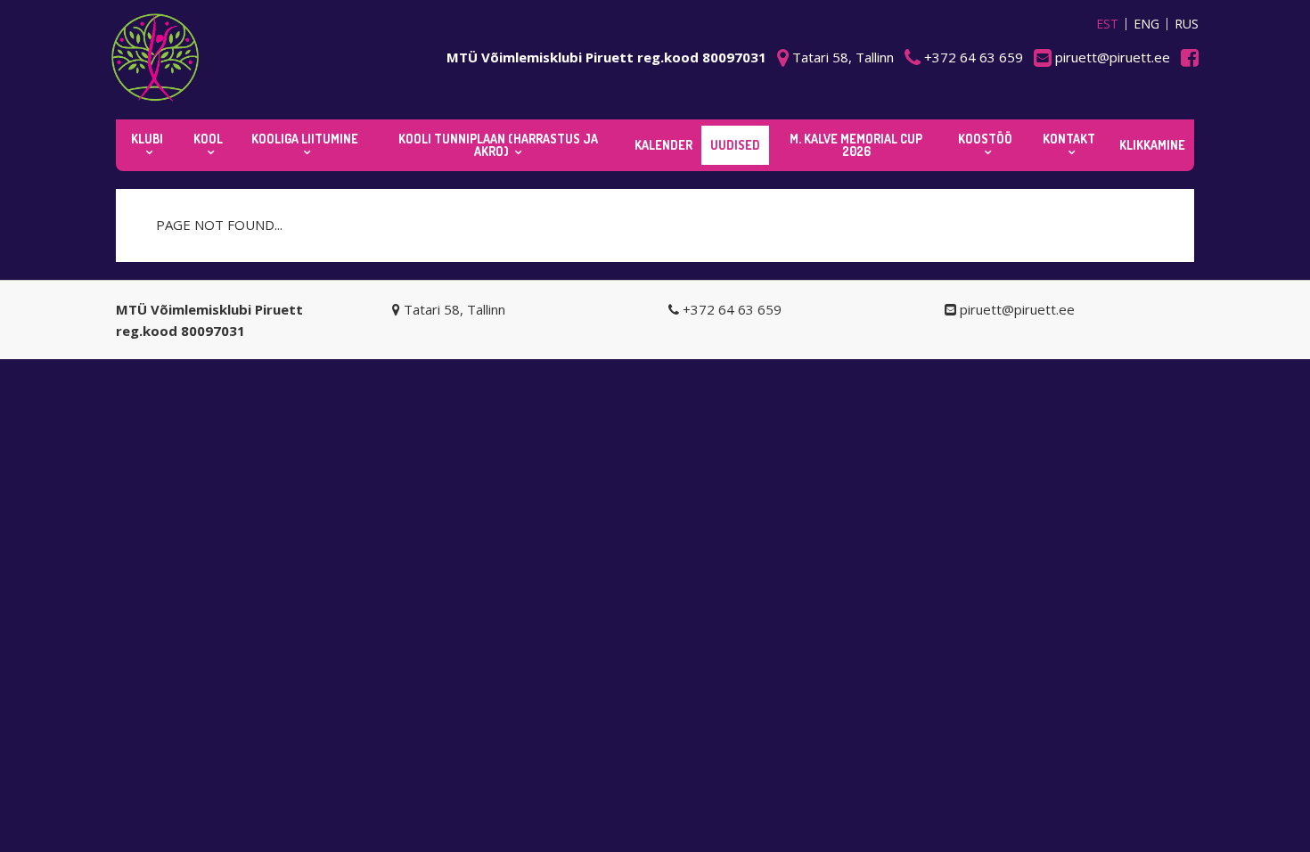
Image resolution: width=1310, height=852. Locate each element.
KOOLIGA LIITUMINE (304, 138)
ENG (1146, 24)
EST (1107, 24)
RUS (1187, 24)
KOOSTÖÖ (985, 138)
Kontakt (1069, 138)
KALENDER (663, 144)
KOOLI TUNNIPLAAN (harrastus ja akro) (498, 145)
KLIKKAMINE (1152, 144)
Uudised (735, 144)
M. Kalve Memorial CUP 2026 (856, 145)
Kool (208, 138)
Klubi (147, 138)
